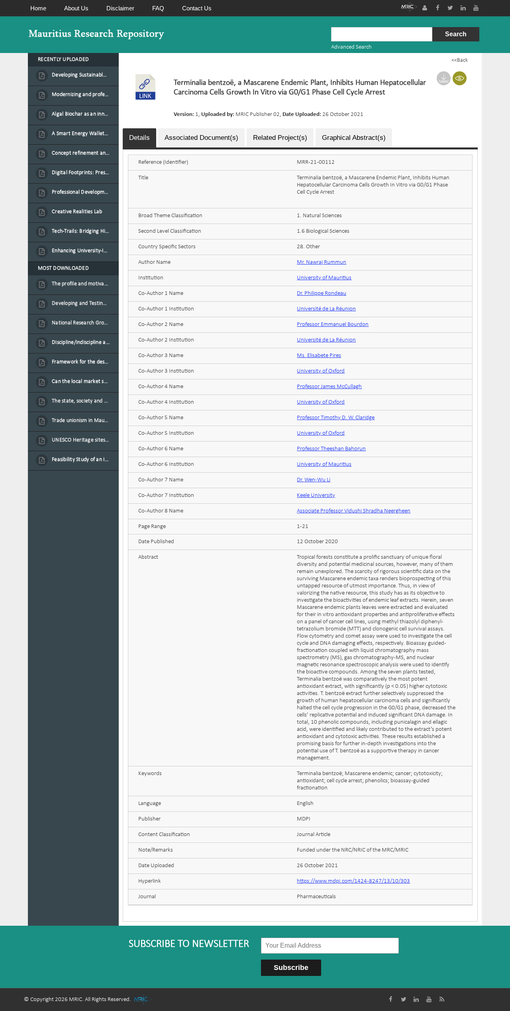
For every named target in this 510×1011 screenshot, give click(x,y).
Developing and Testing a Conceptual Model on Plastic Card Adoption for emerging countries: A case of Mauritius (81, 303)
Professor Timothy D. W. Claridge (336, 418)
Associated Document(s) (201, 137)
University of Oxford (321, 371)
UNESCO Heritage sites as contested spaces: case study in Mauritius (81, 440)
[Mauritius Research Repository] (96, 34)
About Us (76, 8)
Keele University (316, 496)
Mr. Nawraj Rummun (321, 262)
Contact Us (197, 8)
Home (38, 8)
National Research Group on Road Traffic (81, 323)
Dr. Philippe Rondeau (321, 293)
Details (139, 137)
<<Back (459, 60)
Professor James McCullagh (329, 387)
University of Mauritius (324, 278)
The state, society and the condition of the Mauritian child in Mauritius (81, 401)
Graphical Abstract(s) (354, 137)
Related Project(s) (280, 137)
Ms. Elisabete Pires (319, 356)
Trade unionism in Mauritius (81, 421)
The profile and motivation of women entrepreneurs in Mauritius (81, 284)
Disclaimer (120, 8)
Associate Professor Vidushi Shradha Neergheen (353, 511)
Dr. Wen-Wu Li (313, 480)
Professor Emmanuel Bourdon (333, 325)
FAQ (158, 8)
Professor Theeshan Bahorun (331, 449)
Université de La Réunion (326, 309)
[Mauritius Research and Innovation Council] (409, 8)
